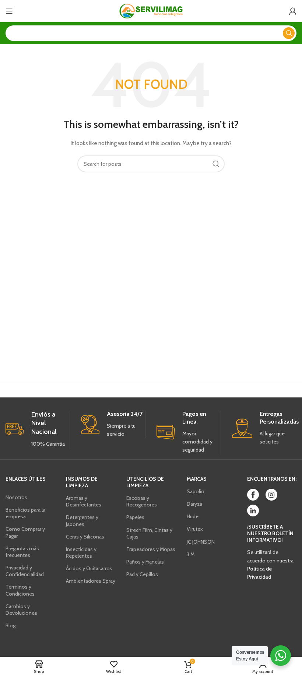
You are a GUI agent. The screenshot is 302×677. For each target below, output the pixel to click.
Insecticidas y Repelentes (81, 552)
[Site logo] (151, 10)
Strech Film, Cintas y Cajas (149, 533)
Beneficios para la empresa (25, 513)
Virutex (195, 529)
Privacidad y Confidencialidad (25, 571)
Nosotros (16, 497)
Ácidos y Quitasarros (89, 568)
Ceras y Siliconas (85, 536)
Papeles (135, 517)
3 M (190, 554)
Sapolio (195, 491)
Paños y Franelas (145, 561)
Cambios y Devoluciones (21, 609)
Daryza (194, 504)
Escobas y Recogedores (141, 501)
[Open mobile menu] (9, 11)
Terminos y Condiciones (20, 590)
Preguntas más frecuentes (22, 551)
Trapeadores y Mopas (150, 549)
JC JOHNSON (201, 542)
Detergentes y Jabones (82, 520)
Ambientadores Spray (90, 581)
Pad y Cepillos (142, 574)
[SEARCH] (289, 33)
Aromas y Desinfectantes (83, 501)
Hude (193, 516)
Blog (10, 625)
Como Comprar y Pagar (25, 532)
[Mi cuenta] (292, 11)
